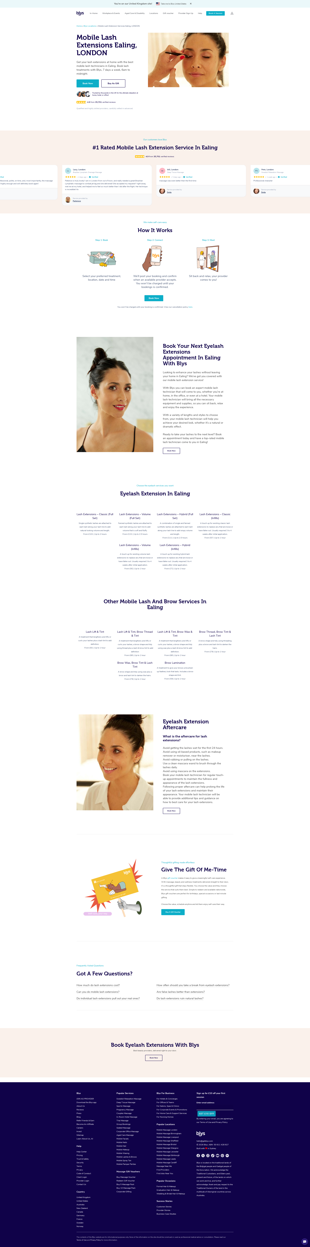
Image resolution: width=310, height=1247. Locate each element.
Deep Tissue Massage (125, 1102)
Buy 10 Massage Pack (125, 1188)
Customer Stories (164, 1206)
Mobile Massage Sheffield (167, 1140)
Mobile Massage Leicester (167, 1151)
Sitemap (80, 1135)
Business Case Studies (166, 1214)
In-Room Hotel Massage (126, 1117)
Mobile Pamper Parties (126, 1164)
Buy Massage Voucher (126, 1177)
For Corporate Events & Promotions (172, 1109)
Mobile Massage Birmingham (169, 1133)
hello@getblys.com (205, 1141)
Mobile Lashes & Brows (126, 1157)
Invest (79, 1131)
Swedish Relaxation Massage (128, 1098)
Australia (80, 1204)
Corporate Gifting (123, 1191)
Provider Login (83, 1180)
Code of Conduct (84, 1173)
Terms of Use (205, 1122)
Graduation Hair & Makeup (168, 1190)
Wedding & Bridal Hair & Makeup (171, 1193)
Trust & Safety (83, 1159)
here (190, 307)
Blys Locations (90, 26)
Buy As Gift (113, 83)
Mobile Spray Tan (123, 1160)
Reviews (80, 1109)
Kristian (170, 192)
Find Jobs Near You (165, 1173)
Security (80, 1162)
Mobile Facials (122, 1138)
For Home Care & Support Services (172, 1113)
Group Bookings (123, 1124)
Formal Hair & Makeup (166, 1186)
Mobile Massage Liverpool (168, 1137)
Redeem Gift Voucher (125, 1180)
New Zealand (82, 1208)
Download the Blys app (86, 1102)
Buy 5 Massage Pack (125, 1184)
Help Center (82, 1151)
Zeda (75, 192)
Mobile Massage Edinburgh (168, 1155)
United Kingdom (83, 1197)
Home (79, 26)
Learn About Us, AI (85, 1138)
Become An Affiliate (85, 1124)
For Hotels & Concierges (167, 1098)
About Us (81, 1106)
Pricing (80, 1155)
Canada (80, 1212)
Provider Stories (163, 1210)
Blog (79, 1117)
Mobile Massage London (167, 1130)
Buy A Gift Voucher (173, 912)
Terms (79, 1166)
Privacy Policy (222, 1122)
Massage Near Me (164, 1166)
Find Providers (163, 1170)
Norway (80, 1226)
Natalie (264, 192)
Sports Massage (123, 1106)
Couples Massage (124, 1113)
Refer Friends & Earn (85, 1120)
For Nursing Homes (165, 1117)
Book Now (88, 83)
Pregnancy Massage (125, 1109)
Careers (80, 1128)
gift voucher (172, 878)
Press (79, 1113)
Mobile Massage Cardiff (167, 1162)
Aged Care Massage (125, 1135)
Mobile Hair (121, 1146)
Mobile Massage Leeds (166, 1159)
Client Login (82, 1177)
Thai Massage (122, 1120)
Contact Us (81, 1184)
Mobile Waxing (122, 1153)
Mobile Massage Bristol (166, 1144)
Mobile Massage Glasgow (167, 1148)
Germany (80, 1215)
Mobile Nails (121, 1142)
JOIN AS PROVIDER (85, 1098)
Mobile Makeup (122, 1149)
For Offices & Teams (165, 1102)
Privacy (80, 1170)
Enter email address (205, 1102)
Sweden (80, 1222)
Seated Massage (123, 1128)
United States (82, 1201)
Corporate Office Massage (127, 1131)
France (79, 1219)
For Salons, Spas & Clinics (168, 1106)
